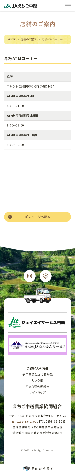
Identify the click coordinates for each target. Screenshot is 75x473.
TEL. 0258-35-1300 (22, 421)
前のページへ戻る (37, 216)
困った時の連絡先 (37, 386)
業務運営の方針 (37, 368)
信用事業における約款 (37, 374)
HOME (12, 39)
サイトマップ (37, 392)
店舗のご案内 (29, 39)
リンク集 (37, 380)
